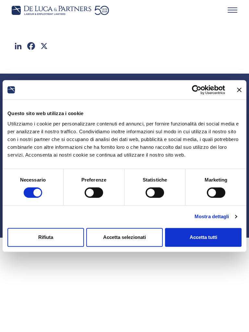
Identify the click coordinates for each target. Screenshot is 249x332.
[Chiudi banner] (239, 90)
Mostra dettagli (212, 216)
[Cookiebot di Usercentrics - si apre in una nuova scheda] (196, 90)
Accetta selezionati (124, 237)
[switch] (94, 192)
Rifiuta (45, 237)
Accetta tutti (203, 237)
